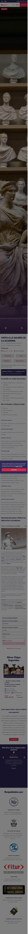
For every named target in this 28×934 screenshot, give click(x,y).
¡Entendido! (14, 469)
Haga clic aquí (19, 466)
